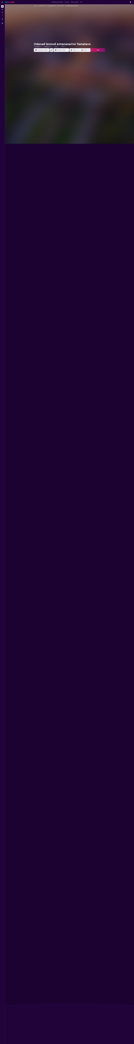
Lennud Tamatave (60, 5)
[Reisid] (2, 19)
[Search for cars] (2, 12)
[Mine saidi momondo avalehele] (9, 2)
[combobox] (38, 46)
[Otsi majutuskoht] (2, 9)
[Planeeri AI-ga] (2, 15)
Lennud (35, 5)
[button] (2, 2)
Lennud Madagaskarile (51, 5)
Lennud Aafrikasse (41, 5)
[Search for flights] (2, 6)
